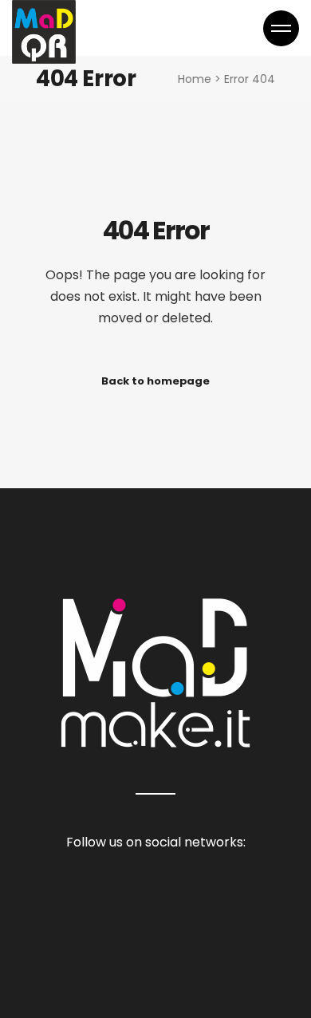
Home (194, 79)
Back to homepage (155, 381)
